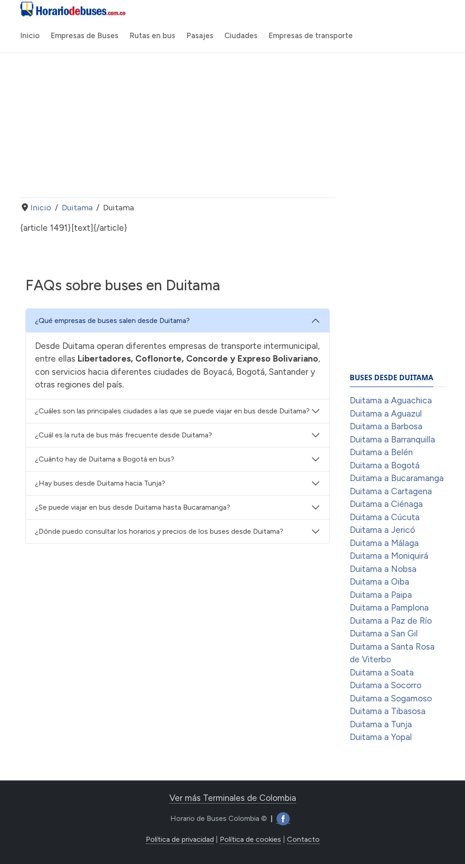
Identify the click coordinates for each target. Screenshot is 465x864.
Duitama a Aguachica (391, 400)
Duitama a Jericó (382, 530)
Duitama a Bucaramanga (397, 478)
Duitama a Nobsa (383, 569)
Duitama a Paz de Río (391, 621)
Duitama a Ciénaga (386, 504)
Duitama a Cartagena (391, 491)
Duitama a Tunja (381, 724)
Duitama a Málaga (384, 543)
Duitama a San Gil (384, 633)
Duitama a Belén (381, 452)
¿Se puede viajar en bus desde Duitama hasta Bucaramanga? (132, 507)
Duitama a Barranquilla (392, 439)
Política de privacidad (180, 839)
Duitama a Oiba (379, 581)
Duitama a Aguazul (386, 413)
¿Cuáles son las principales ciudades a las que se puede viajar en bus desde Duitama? (172, 411)
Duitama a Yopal (381, 737)
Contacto (303, 839)
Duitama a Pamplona (389, 607)
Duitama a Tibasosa (387, 711)
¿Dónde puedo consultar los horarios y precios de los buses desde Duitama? (159, 531)
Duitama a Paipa (381, 595)
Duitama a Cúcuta (385, 517)
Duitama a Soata (382, 672)
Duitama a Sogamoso (391, 698)
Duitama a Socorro (385, 685)
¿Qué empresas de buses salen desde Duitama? (112, 320)
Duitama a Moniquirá (389, 556)
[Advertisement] (177, 125)
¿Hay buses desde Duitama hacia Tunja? (100, 483)
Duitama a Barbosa (386, 426)
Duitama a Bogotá (385, 465)
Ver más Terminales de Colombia (232, 798)
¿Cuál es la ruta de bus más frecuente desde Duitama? (123, 435)
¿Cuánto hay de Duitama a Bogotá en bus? (104, 459)
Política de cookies (250, 839)
